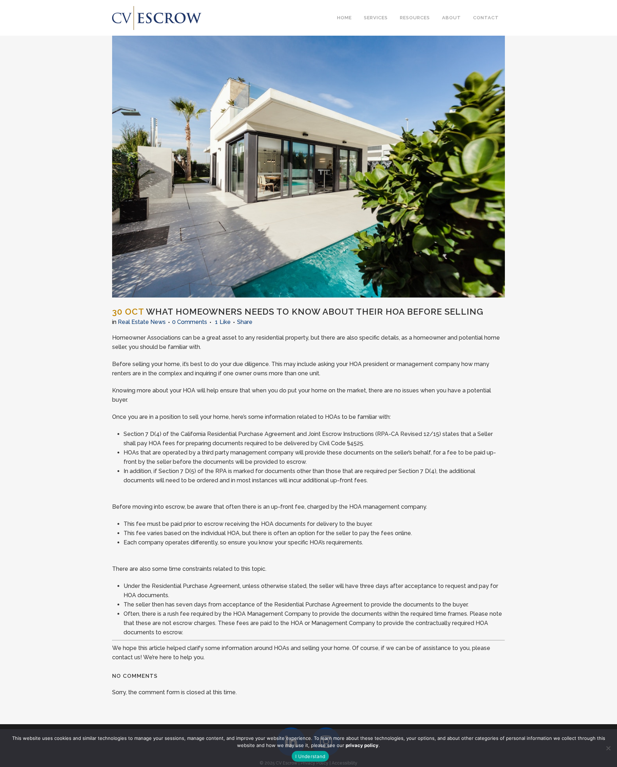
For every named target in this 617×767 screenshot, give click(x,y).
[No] (608, 748)
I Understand (310, 756)
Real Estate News (142, 322)
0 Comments (189, 322)
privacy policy (362, 745)
